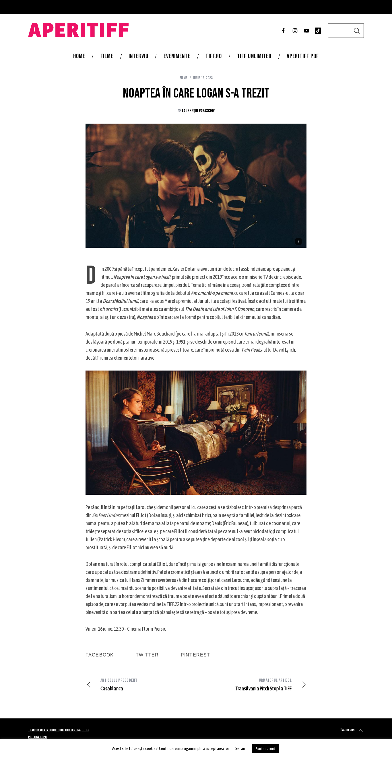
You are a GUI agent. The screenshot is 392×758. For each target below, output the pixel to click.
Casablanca (118, 684)
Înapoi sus (348, 730)
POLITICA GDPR (37, 737)
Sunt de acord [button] (265, 749)
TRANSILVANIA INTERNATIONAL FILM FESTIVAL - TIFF (58, 730)
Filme (183, 77)
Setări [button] (240, 748)
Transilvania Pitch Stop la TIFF (263, 684)
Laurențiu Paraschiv (198, 111)
